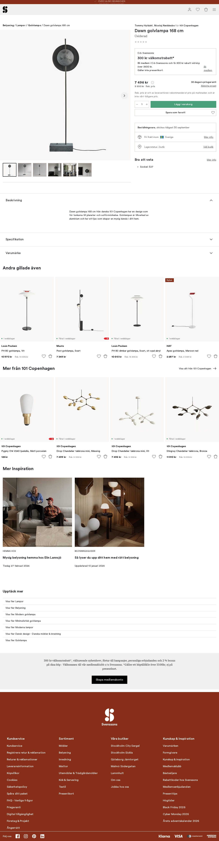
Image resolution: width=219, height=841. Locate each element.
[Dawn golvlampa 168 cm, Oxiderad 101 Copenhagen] (65, 95)
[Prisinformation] (152, 82)
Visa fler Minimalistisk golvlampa (23, 621)
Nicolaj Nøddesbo (164, 25)
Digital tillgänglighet (20, 814)
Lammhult (117, 773)
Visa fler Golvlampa (16, 640)
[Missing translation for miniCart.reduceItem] (137, 104)
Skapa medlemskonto (109, 679)
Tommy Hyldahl (144, 25)
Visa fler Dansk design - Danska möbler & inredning (33, 634)
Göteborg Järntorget (124, 759)
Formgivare (170, 752)
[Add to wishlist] (44, 356)
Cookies (12, 780)
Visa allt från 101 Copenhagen (195, 368)
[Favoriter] (198, 9)
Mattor (63, 766)
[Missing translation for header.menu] (214, 9)
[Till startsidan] (5, 9)
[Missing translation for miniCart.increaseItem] (146, 104)
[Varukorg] (206, 9)
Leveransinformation (20, 766)
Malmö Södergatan (123, 766)
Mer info (208, 137)
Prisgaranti (14, 807)
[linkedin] (42, 836)
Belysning (8, 25)
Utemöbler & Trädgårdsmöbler (78, 773)
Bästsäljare (170, 773)
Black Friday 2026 (174, 807)
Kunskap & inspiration (176, 759)
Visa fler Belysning (15, 608)
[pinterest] (34, 836)
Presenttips (170, 793)
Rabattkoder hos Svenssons (180, 780)
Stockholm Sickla (122, 752)
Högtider (169, 800)
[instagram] (26, 836)
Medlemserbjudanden (177, 786)
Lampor (20, 25)
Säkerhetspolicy (17, 786)
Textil (62, 786)
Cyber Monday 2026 (176, 814)
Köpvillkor (13, 773)
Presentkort (66, 793)
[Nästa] (124, 95)
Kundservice (14, 745)
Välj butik (208, 146)
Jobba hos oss (120, 786)
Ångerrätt (13, 827)
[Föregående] (6, 95)
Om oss (115, 780)
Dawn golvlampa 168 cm (56, 25)
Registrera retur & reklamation (26, 752)
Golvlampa (34, 25)
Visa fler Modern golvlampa (20, 614)
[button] (141, 42)
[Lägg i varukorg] (50, 356)
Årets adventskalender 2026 (181, 821)
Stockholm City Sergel (125, 745)
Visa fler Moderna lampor (19, 627)
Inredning (65, 759)
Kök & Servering (69, 780)
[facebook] (18, 836)
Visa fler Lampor (14, 601)
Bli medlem (208, 68)
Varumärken (170, 745)
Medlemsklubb (172, 766)
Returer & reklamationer (22, 759)
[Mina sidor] (189, 9)
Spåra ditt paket (17, 793)
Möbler (63, 745)
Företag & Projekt (18, 821)
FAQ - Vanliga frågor (20, 800)
